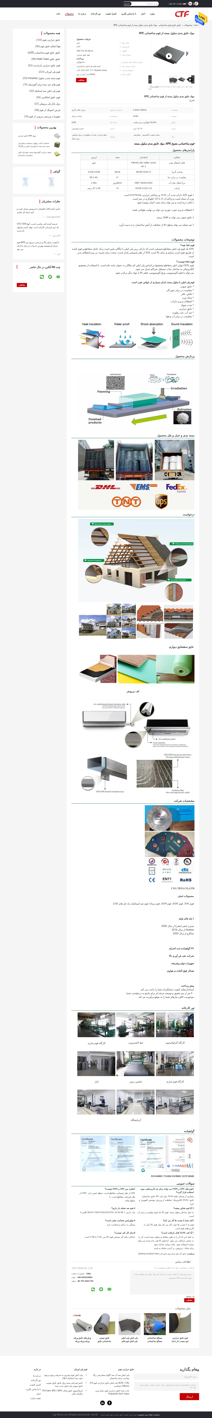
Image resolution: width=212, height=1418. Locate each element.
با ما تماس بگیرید (128, 13)
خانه (58, 13)
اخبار (143, 13)
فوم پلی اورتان (52, 71)
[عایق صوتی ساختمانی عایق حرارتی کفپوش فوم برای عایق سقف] (104, 1324)
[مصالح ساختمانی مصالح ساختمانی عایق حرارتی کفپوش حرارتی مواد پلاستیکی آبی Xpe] (155, 1324)
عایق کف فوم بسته (178, 1254)
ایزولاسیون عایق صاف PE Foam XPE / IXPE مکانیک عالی (62, 1392)
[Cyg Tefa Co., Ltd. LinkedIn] (102, 1404)
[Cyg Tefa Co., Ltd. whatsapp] (52, 277)
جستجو (127, 4)
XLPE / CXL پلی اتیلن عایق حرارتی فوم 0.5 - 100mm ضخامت (109, 1384)
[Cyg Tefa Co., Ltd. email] (60, 277)
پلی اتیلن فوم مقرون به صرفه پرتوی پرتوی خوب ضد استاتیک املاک (63, 1376)
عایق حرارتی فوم (51, 39)
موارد (152, 13)
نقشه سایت (35, 1398)
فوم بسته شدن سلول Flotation (44, 78)
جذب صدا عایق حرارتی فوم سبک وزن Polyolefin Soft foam (112, 1392)
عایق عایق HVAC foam (48, 59)
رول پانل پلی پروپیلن (49, 103)
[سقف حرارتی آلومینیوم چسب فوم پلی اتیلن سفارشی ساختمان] (57, 153)
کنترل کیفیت (111, 13)
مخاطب (81, 80)
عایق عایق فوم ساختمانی (169, 25)
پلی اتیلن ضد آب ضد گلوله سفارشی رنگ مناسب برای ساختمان (111, 1376)
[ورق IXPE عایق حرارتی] (57, 135)
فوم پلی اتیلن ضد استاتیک (47, 90)
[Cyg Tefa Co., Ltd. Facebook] (109, 1404)
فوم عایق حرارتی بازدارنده (46, 65)
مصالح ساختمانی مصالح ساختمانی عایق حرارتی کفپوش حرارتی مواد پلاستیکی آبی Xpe (155, 1340)
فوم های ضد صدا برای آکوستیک (44, 84)
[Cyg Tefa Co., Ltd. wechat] (44, 277)
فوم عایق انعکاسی (50, 97)
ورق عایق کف (165, 1254)
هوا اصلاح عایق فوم (50, 46)
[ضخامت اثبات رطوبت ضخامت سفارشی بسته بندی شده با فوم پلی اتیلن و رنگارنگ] (57, 144)
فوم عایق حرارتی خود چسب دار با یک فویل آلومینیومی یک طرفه (180, 1340)
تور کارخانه (96, 13)
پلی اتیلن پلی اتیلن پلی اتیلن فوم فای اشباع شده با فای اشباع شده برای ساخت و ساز (129, 1340)
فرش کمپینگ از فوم (50, 110)
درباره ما (82, 13)
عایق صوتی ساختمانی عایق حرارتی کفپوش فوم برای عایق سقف (104, 1340)
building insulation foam (148, 1254)
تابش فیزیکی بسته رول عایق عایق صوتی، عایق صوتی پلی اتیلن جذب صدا (64, 1384)
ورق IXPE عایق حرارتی (27, 136)
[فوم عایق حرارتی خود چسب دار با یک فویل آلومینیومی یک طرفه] (180, 1324)
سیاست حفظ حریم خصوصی (149, 1415)
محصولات (69, 13)
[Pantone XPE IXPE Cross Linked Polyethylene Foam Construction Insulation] (169, 56)
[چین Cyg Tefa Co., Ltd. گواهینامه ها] (25, 182)
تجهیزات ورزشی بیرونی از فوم (44, 116)
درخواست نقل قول (176, 3)
